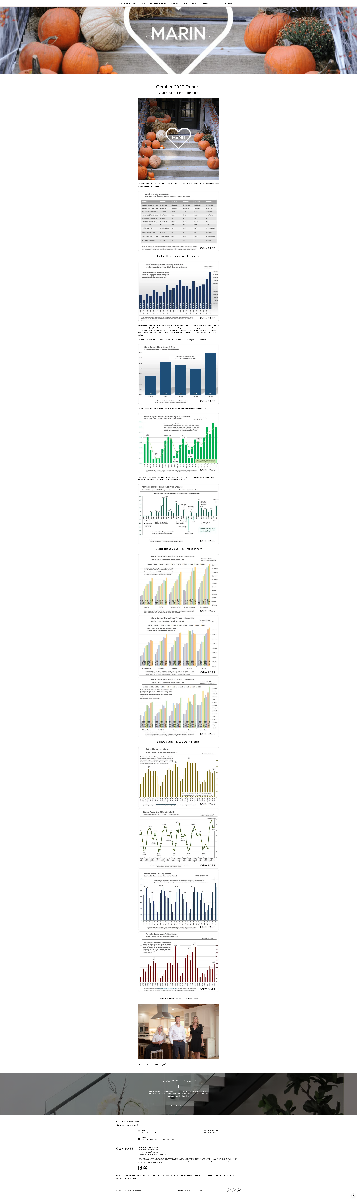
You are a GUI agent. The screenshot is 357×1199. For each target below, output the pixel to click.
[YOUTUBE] (239, 1190)
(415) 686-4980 (212, 1132)
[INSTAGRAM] (234, 1190)
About (216, 3)
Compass (181, 1158)
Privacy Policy (199, 1190)
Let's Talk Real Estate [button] (178, 1105)
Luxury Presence (134, 1190)
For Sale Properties (158, 3)
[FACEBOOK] (229, 1190)
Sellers (205, 3)
